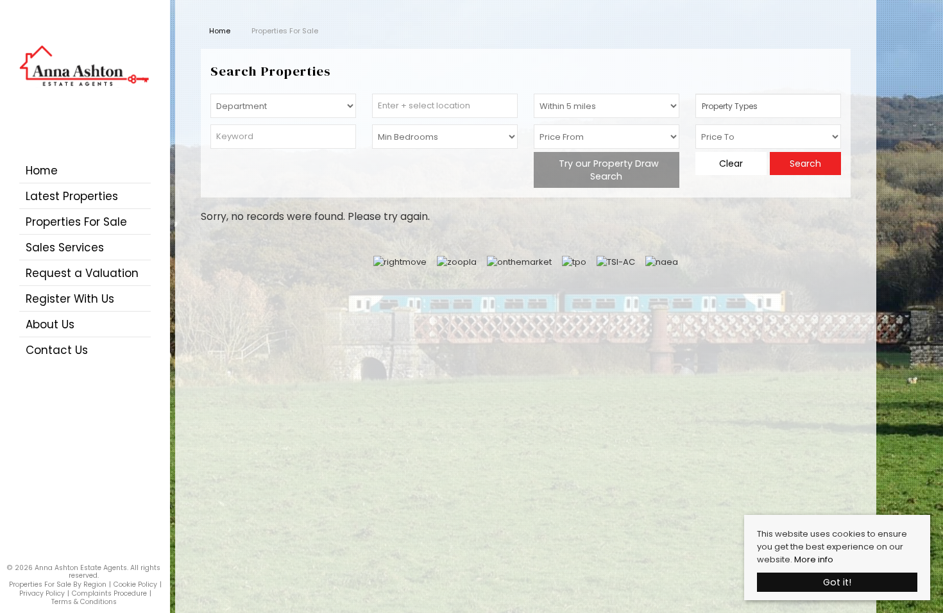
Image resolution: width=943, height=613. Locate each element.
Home (42, 170)
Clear (731, 163)
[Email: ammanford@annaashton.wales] (88, 554)
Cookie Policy (135, 584)
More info (813, 559)
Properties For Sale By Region (57, 584)
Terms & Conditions (84, 602)
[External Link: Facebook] (80, 553)
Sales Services (65, 247)
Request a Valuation (82, 273)
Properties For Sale (76, 222)
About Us (50, 324)
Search (805, 163)
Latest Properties (72, 196)
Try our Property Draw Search (606, 170)
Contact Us (57, 350)
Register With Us (70, 298)
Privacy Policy (42, 593)
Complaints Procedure (109, 593)
